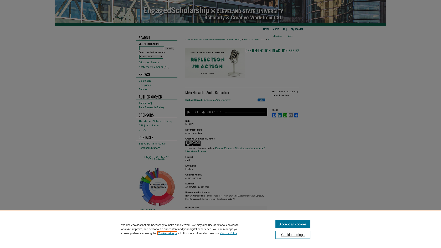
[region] (220, 229)
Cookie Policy (228, 233)
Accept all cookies (293, 224)
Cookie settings (167, 233)
